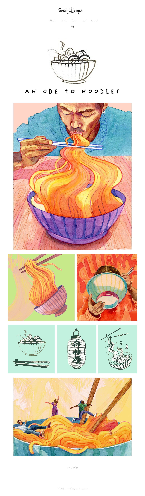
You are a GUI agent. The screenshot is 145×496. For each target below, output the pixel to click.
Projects (64, 20)
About (83, 20)
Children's (51, 20)
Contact (94, 20)
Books (74, 20)
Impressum (83, 488)
